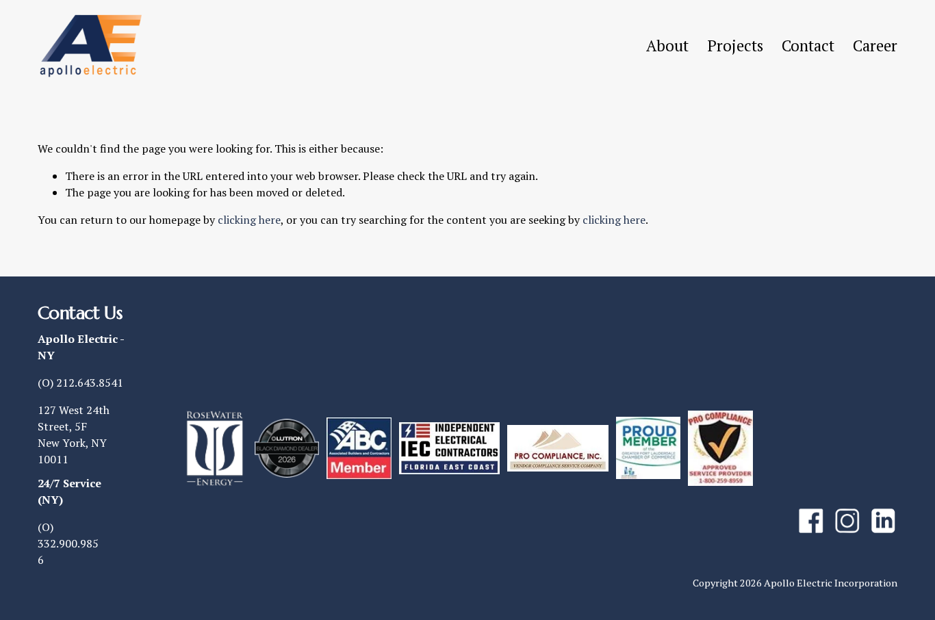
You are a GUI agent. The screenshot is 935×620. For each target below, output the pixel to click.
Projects (735, 45)
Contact (808, 45)
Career (875, 45)
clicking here (249, 219)
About (667, 45)
